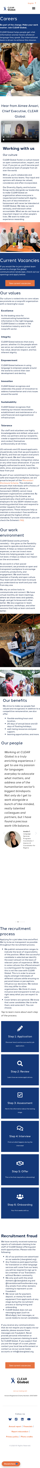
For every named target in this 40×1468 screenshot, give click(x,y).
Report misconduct (20, 1431)
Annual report (15, 1426)
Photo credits (27, 1436)
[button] (33, 8)
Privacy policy (12, 1436)
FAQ (22, 520)
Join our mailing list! (20, 1391)
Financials (27, 1426)
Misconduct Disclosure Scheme (16, 481)
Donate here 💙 (11, 1463)
